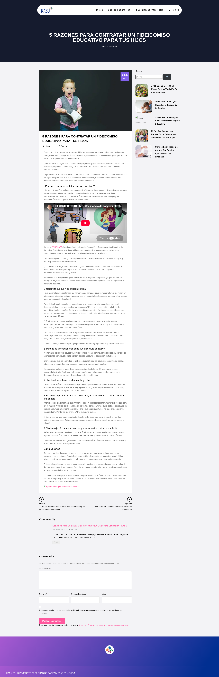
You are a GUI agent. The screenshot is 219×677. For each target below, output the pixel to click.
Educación (113, 46)
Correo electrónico (79, 594)
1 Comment (64, 146)
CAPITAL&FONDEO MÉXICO (61, 673)
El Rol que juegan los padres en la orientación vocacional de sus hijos (163, 134)
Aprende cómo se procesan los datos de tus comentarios (104, 625)
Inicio (104, 46)
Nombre (43, 594)
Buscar (138, 71)
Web (104, 594)
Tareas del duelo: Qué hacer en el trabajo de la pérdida (166, 105)
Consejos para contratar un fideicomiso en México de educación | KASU (89, 526)
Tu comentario (45, 569)
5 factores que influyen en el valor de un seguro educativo (167, 120)
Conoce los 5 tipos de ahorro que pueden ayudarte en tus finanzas (166, 152)
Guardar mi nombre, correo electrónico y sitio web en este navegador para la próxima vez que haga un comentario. (80, 611)
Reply (56, 542)
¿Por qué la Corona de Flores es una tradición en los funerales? (164, 89)
